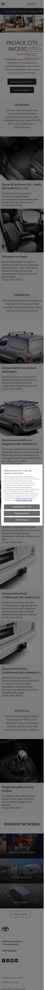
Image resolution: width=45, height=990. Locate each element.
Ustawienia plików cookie (22, 507)
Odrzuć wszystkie (22, 520)
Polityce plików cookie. (24, 500)
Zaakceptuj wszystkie (21, 513)
